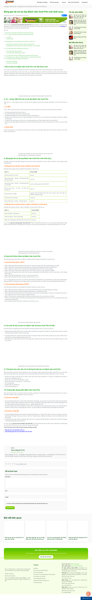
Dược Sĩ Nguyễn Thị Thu (18, 450)
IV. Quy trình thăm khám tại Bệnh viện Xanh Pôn (16, 48)
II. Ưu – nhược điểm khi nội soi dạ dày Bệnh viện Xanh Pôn (19, 34)
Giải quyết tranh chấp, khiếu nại (41, 580)
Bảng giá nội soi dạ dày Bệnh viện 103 (14, 430)
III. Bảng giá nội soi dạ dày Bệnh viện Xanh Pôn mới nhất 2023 (20, 41)
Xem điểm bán (87, 598)
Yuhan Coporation (74, 564)
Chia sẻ (64, 15)
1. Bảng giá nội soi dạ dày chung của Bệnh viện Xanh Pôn (20, 44)
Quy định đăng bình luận (39, 578)
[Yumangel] (9, 3)
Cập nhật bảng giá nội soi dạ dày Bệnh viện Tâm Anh (18, 431)
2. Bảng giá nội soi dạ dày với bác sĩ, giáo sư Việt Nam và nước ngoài (23, 45)
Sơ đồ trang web (37, 582)
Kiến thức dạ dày (54, 2)
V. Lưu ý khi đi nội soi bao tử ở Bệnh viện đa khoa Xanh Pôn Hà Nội (21, 55)
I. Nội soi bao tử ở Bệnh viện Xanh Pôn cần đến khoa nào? (19, 32)
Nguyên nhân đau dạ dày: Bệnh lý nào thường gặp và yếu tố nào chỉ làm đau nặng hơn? (80, 22)
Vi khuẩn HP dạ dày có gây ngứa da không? (80, 33)
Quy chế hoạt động (38, 572)
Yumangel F (85, 2)
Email (7, 497)
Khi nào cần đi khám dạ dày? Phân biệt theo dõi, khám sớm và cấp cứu (80, 16)
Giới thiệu (35, 568)
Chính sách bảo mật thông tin (40, 570)
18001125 (11, 573)
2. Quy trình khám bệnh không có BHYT (15, 52)
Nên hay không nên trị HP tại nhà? (80, 37)
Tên (6, 490)
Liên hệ (64, 2)
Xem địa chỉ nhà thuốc (46, 556)
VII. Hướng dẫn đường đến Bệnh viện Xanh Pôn (16, 58)
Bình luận (7, 476)
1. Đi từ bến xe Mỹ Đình (11, 61)
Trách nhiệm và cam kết (39, 576)
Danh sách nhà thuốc (73, 2)
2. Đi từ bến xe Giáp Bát (11, 63)
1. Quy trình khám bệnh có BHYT (14, 51)
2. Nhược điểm (9, 38)
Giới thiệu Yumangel (42, 2)
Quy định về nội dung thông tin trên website (44, 574)
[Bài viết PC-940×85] (35, 22)
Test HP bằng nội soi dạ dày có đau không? (80, 28)
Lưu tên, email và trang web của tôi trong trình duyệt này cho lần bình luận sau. (27, 503)
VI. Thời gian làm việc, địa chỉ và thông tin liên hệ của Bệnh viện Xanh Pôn (23, 57)
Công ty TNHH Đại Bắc (77, 566)
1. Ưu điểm (8, 37)
